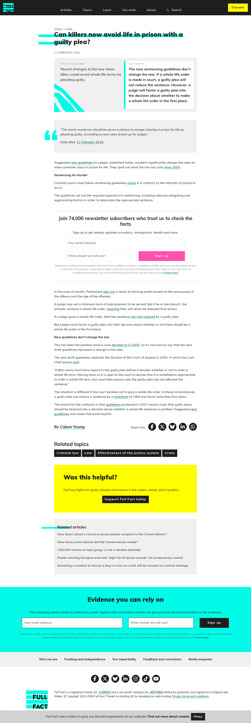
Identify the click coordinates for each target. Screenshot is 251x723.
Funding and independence (84, 659)
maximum (121, 397)
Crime (170, 453)
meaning (113, 309)
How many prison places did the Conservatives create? (97, 542)
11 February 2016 (90, 142)
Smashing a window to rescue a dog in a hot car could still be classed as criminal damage (122, 565)
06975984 (156, 692)
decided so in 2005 (125, 345)
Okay (198, 716)
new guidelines (82, 162)
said (75, 362)
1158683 (104, 692)
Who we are (48, 659)
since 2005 (172, 167)
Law (88, 453)
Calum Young (72, 427)
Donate (238, 7)
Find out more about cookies (168, 716)
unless (131, 183)
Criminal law (68, 453)
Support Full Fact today (125, 499)
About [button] (151, 10)
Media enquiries (200, 659)
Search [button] (176, 10)
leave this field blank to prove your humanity (17, 592)
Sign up (161, 256)
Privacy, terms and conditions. (190, 696)
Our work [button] (129, 10)
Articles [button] (66, 10)
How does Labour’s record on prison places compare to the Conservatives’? (112, 534)
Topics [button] (87, 10)
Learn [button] (107, 10)
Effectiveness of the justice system (128, 453)
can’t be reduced (143, 317)
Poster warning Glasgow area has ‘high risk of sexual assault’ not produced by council (120, 558)
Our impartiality (124, 659)
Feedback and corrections (162, 659)
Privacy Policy (170, 273)
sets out (109, 292)
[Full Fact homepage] (8, 7)
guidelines (113, 404)
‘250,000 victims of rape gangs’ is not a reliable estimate (99, 550)
